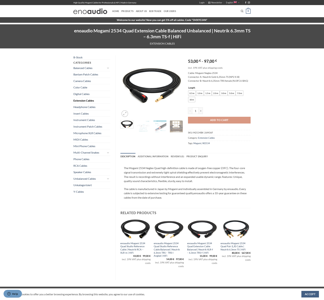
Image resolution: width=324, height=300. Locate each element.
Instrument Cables (84, 119)
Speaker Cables (82, 172)
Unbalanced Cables (84, 178)
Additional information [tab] (153, 156)
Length (191, 88)
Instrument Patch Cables (87, 126)
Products (127, 11)
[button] (202, 2)
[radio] (192, 93)
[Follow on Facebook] (246, 3)
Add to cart (219, 119)
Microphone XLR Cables (87, 133)
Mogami (197, 143)
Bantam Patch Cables (85, 74)
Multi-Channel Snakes (86, 152)
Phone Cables (81, 159)
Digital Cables (81, 94)
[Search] (242, 11)
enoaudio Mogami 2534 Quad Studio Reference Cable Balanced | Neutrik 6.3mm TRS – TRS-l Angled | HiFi (167, 249)
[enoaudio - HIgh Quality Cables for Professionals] (90, 11)
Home (115, 11)
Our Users (170, 11)
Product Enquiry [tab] (197, 156)
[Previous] (126, 86)
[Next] (177, 86)
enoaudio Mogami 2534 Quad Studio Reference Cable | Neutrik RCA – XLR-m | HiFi (132, 248)
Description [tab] (128, 156)
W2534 (206, 143)
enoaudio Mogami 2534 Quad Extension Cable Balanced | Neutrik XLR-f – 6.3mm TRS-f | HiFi (200, 248)
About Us (141, 11)
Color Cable (80, 87)
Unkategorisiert (82, 185)
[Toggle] (108, 68)
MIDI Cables (80, 139)
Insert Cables (81, 113)
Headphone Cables (84, 106)
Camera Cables (82, 81)
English (229, 2)
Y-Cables (78, 191)
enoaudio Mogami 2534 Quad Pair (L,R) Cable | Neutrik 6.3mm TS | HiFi (233, 246)
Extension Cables (162, 43)
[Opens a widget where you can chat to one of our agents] (12, 294)
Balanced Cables (82, 68)
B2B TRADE (155, 11)
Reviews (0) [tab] (177, 156)
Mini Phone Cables (84, 146)
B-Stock (78, 57)
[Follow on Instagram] (249, 3)
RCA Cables (80, 165)
